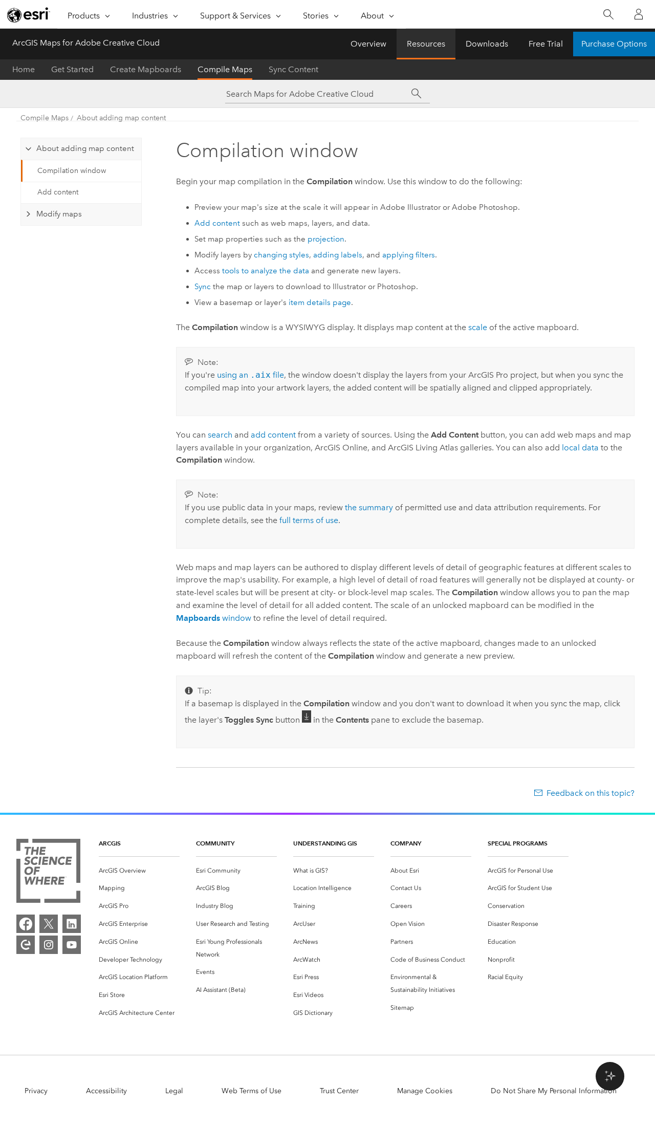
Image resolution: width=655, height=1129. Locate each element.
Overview (368, 44)
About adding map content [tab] (85, 148)
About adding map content (121, 118)
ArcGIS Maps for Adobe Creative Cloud (86, 43)
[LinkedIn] (71, 924)
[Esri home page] (28, 15)
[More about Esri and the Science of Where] (48, 873)
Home (23, 69)
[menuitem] (139, 871)
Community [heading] (215, 843)
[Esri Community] (25, 945)
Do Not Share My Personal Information (554, 1091)
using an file (250, 375)
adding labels (337, 254)
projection (326, 239)
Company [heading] (405, 843)
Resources (426, 44)
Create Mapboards (145, 69)
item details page (320, 302)
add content (273, 435)
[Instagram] (48, 945)
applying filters (408, 254)
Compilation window (71, 170)
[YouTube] (71, 945)
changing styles (281, 254)
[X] (48, 924)
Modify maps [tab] (59, 214)
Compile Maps (225, 69)
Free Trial (546, 44)
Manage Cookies (424, 1091)
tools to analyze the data (265, 270)
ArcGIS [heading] (110, 843)
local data (580, 447)
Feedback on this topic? (591, 793)
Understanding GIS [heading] (325, 843)
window (213, 618)
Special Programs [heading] (518, 843)
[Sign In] (638, 14)
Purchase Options (614, 44)
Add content (57, 192)
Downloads (487, 44)
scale (477, 327)
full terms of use (308, 520)
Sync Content (293, 69)
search (220, 435)
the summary (369, 507)
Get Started (72, 69)
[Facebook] (25, 924)
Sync (202, 286)
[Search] (608, 15)
